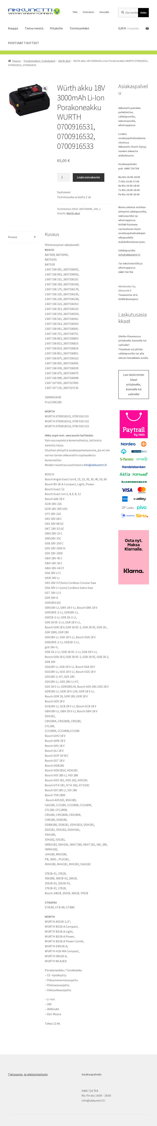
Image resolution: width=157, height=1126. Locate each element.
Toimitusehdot (79, 28)
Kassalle (104, 12)
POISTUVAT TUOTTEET (23, 43)
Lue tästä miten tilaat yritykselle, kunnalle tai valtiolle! (133, 384)
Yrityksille (56, 28)
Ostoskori (88, 12)
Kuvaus (12, 237)
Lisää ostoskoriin (88, 177)
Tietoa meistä (34, 28)
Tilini (75, 12)
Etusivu (16, 61)
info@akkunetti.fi (95, 465)
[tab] (23, 237)
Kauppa (13, 28)
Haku (143, 12)
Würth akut (64, 61)
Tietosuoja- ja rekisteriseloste (28, 1074)
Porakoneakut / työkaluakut (39, 61)
